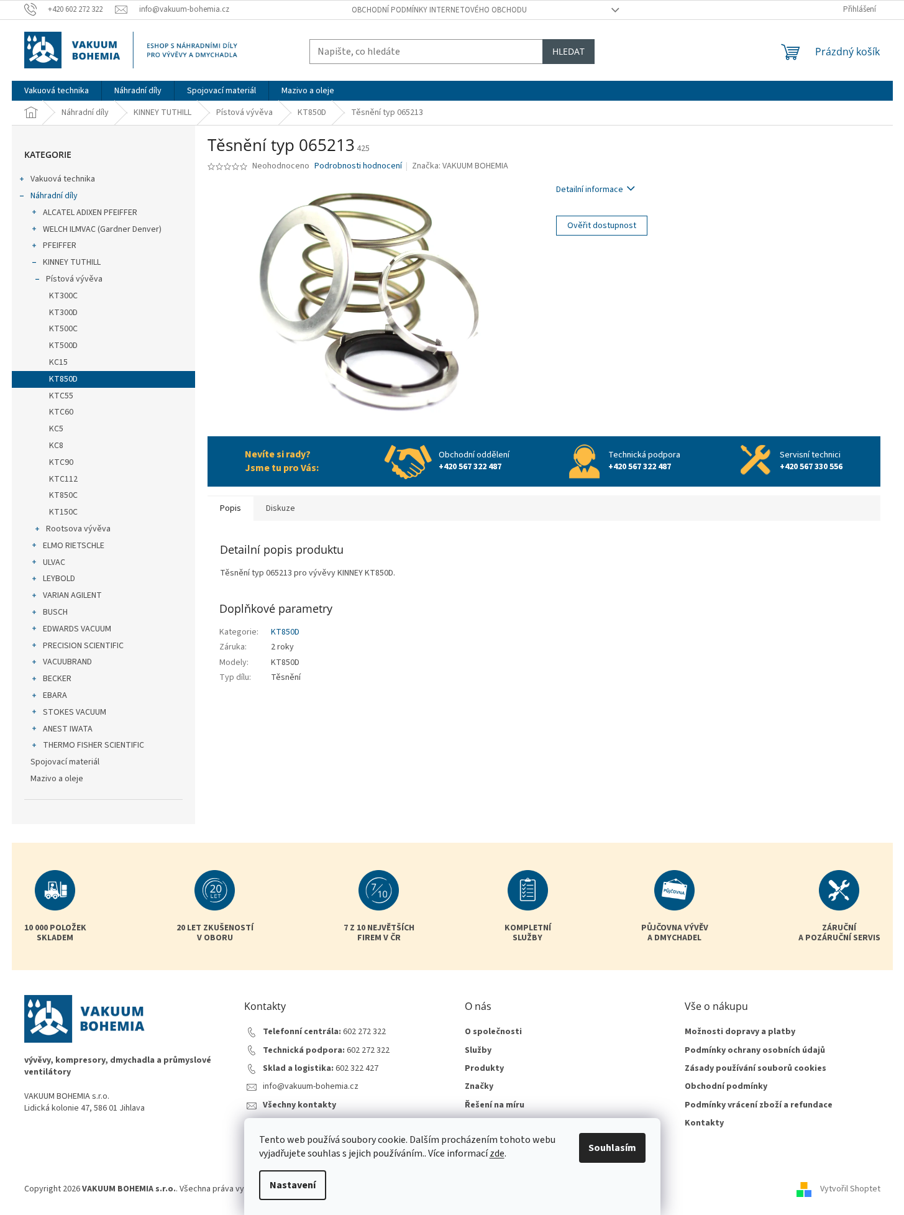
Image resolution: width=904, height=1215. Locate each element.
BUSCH (55, 612)
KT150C (63, 512)
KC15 (58, 362)
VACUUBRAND (67, 662)
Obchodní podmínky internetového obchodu (439, 10)
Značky (479, 1087)
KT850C (63, 495)
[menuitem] (56, 91)
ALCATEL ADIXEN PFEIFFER (90, 212)
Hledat (568, 51)
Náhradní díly (54, 196)
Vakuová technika (62, 179)
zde (497, 1153)
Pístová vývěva (74, 279)
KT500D (63, 345)
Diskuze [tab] (280, 508)
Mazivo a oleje (56, 779)
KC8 (56, 445)
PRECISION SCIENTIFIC (83, 646)
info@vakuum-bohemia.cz (310, 1087)
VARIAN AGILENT (72, 595)
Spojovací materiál (64, 762)
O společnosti (493, 1032)
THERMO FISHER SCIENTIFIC (93, 745)
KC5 (56, 429)
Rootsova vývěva (78, 529)
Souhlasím (612, 1148)
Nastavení (293, 1185)
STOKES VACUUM (74, 712)
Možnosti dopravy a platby (740, 1032)
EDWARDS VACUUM (77, 629)
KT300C (63, 296)
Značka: (460, 166)
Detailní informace (589, 189)
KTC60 (61, 412)
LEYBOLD (59, 578)
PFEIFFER (59, 245)
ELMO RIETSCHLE (73, 545)
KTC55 (61, 396)
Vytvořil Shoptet (850, 1189)
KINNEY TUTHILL (72, 262)
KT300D (63, 312)
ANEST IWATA (68, 729)
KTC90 (61, 462)
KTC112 (63, 479)
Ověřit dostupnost (601, 225)
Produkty (484, 1069)
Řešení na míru (494, 1105)
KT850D (63, 379)
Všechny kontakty (299, 1105)
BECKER (57, 678)
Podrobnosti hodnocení (358, 166)
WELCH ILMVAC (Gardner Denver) (102, 229)
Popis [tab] (230, 508)
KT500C (63, 329)
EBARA (55, 695)
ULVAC (54, 562)
